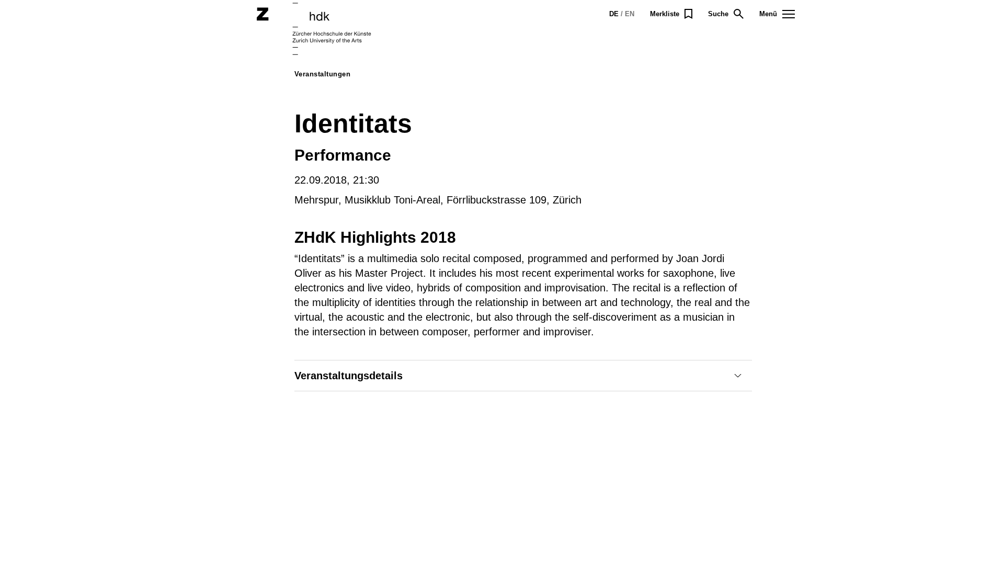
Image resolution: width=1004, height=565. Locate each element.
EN (629, 14)
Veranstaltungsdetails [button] (348, 375)
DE (614, 14)
